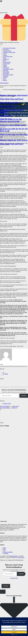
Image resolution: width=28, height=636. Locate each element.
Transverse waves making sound (13, 123)
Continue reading (14, 578)
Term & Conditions (8, 552)
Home (4, 547)
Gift (1, 44)
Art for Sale (6, 67)
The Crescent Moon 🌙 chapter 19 (8, 407)
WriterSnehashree (4, 83)
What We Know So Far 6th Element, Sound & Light (11, 118)
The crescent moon (7, 56)
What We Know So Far (9, 101)
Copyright (5, 553)
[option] (14, 97)
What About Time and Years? (12, 97)
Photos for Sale (7, 62)
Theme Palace (21, 557)
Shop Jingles (6, 72)
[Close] (3, 592)
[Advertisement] (14, 476)
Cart (4, 550)
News (4, 60)
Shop (4, 549)
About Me (5, 70)
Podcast (5, 65)
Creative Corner (7, 51)
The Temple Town (7, 104)
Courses (5, 55)
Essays (4, 53)
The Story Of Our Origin (9, 48)
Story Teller (6, 49)
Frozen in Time (6, 114)
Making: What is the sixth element (13, 94)
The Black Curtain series (9, 52)
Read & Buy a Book (8, 69)
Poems (4, 58)
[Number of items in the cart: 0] (0, 92)
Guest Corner (6, 63)
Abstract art (6, 59)
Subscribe (23, 395)
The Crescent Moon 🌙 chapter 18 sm (9, 406)
